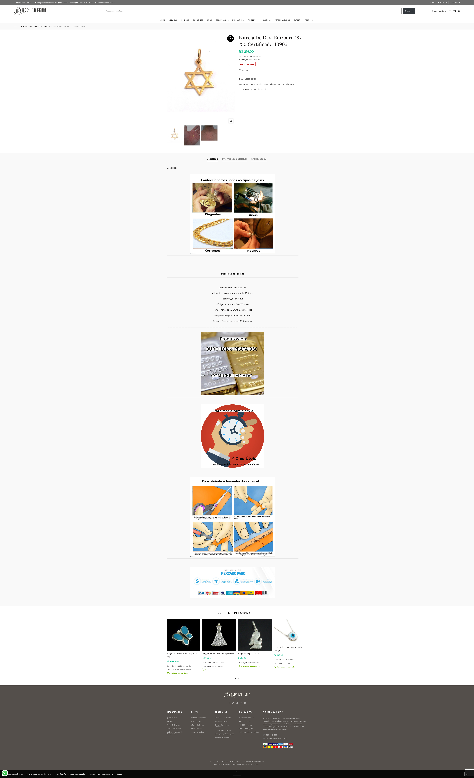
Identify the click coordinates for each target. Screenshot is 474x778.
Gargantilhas (238, 20)
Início (25, 26)
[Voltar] (15, 26)
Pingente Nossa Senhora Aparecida (218, 653)
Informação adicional (234, 158)
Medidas (170, 721)
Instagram (456, 2)
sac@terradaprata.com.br (46, 3)
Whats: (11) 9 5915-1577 (25, 3)
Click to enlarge (231, 121)
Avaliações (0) (259, 158)
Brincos (185, 20)
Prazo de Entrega (173, 725)
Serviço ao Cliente (174, 728)
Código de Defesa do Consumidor (175, 733)
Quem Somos (172, 718)
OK (467, 774)
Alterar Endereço (197, 725)
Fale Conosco (196, 728)
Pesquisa (409, 11)
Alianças (173, 20)
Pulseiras (266, 20)
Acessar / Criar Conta (439, 11)
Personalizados (282, 20)
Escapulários (222, 20)
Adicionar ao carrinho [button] (178, 673)
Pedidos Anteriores (198, 718)
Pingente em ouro (40, 26)
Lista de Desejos (197, 732)
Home (432, 2)
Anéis (162, 20)
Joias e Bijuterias (256, 84)
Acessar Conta (197, 721)
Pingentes (253, 20)
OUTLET (297, 20)
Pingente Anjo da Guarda (249, 653)
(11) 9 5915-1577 (271, 735)
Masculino (309, 20)
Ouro (209, 20)
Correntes (198, 20)
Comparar (246, 70)
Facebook (443, 2)
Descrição (212, 158)
